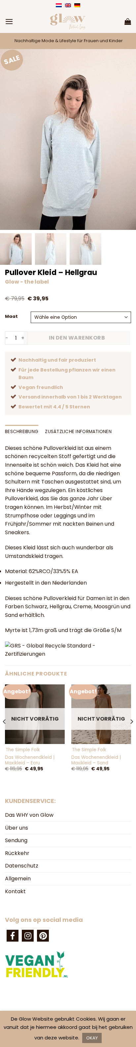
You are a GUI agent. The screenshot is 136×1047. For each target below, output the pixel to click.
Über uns (16, 828)
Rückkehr (17, 853)
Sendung (16, 840)
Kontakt (15, 891)
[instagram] (28, 936)
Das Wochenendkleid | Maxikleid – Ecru (29, 760)
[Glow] (68, 21)
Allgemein (18, 878)
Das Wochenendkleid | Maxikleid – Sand (96, 760)
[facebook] (12, 936)
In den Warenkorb (77, 338)
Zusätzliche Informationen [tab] (78, 431)
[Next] (131, 735)
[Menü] (9, 21)
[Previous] (4, 735)
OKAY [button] (92, 1038)
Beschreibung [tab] (21, 431)
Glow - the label (27, 282)
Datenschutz (21, 865)
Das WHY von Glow (29, 815)
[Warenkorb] (127, 21)
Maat (11, 316)
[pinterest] (43, 936)
